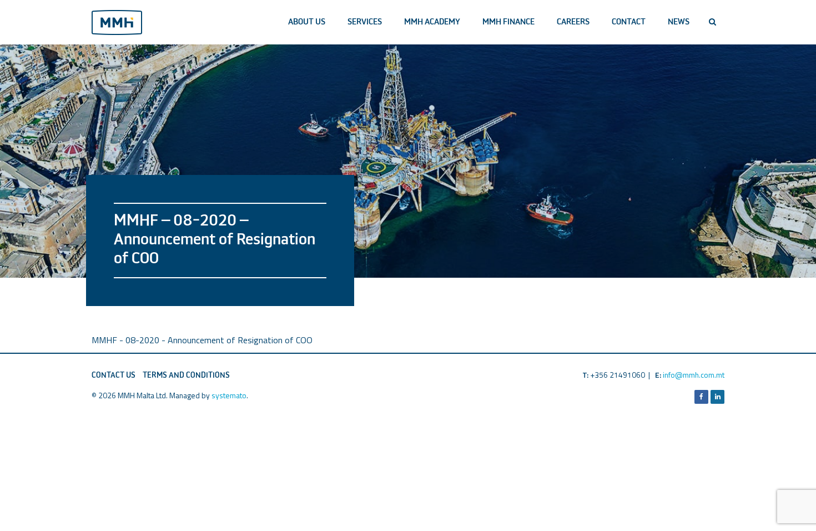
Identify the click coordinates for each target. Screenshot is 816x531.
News (678, 22)
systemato (228, 395)
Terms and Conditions (186, 375)
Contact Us (113, 375)
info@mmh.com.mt (693, 374)
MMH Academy (432, 22)
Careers (573, 22)
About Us (306, 22)
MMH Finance (508, 22)
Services (364, 22)
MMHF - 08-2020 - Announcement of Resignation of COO (202, 340)
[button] (712, 22)
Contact (629, 22)
